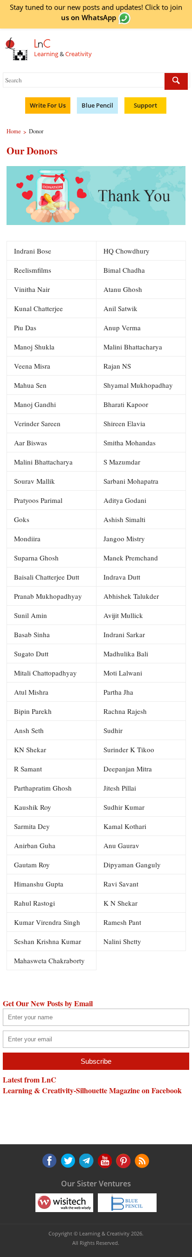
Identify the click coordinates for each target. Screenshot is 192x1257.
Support (145, 105)
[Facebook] (49, 1161)
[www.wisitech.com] (64, 1202)
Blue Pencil (97, 105)
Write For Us (48, 105)
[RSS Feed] (122, 1161)
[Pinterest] (104, 1161)
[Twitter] (68, 1161)
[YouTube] (86, 1161)
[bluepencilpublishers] (127, 1202)
